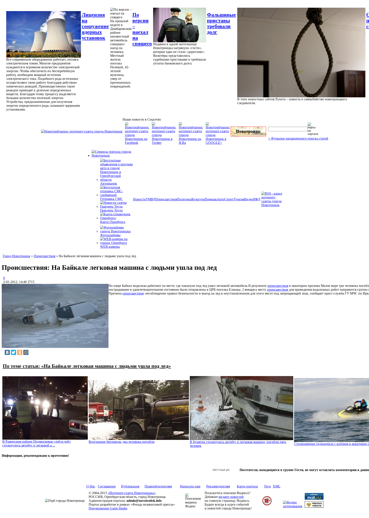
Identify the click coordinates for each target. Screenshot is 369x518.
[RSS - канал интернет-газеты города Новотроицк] (273, 205)
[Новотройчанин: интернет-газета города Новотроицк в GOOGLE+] (218, 142)
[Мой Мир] (25, 352)
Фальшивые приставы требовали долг (221, 23)
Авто (220, 199)
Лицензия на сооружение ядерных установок (95, 26)
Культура (198, 199)
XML (276, 486)
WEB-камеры (110, 246)
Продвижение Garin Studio (108, 508)
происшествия (277, 285)
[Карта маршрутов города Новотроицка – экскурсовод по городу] (248, 135)
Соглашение (107, 486)
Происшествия (166, 199)
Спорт (228, 199)
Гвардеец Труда (111, 210)
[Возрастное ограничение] (267, 504)
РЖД (256, 199)
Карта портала (247, 486)
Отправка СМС (111, 199)
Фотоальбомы (110, 235)
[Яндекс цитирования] (292, 506)
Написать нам (190, 486)
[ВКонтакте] (7, 352)
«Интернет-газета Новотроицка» (131, 493)
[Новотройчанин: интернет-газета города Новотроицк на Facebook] (137, 142)
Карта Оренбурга (112, 222)
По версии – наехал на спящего (142, 29)
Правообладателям (158, 486)
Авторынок (108, 183)
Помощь (211, 199)
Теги (267, 486)
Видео (248, 199)
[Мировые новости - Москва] (314, 506)
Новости (139, 199)
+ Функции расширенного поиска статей (298, 138)
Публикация (130, 486)
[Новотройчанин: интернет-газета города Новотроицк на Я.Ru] (191, 142)
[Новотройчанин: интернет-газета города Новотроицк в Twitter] (164, 142)
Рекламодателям (218, 486)
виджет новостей (231, 497)
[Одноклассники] (19, 352)
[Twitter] (13, 352)
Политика (184, 199)
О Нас (90, 486)
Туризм (238, 199)
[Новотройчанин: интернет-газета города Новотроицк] (82, 131)
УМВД (150, 199)
